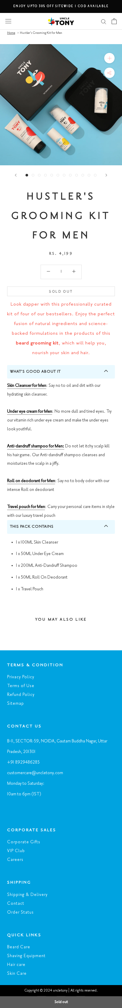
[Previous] (16, 175)
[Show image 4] (45, 175)
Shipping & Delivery (27, 894)
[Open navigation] (8, 21)
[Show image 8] (70, 175)
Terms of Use (20, 686)
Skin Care (17, 973)
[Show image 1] (26, 175)
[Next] (106, 175)
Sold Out (61, 291)
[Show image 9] (76, 175)
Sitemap (15, 703)
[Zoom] (109, 58)
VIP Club (16, 851)
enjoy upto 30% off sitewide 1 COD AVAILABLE (61, 6)
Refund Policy (21, 694)
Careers (15, 859)
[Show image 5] (51, 175)
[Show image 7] (64, 175)
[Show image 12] (95, 175)
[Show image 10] (82, 175)
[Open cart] (114, 21)
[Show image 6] (58, 175)
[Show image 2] (33, 175)
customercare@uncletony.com (35, 773)
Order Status (20, 912)
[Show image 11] (89, 175)
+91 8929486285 (23, 762)
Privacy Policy (20, 677)
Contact (15, 903)
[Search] (103, 21)
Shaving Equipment (26, 956)
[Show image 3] (39, 175)
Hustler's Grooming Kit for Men (41, 33)
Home (11, 33)
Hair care (16, 964)
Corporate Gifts (23, 842)
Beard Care (18, 947)
